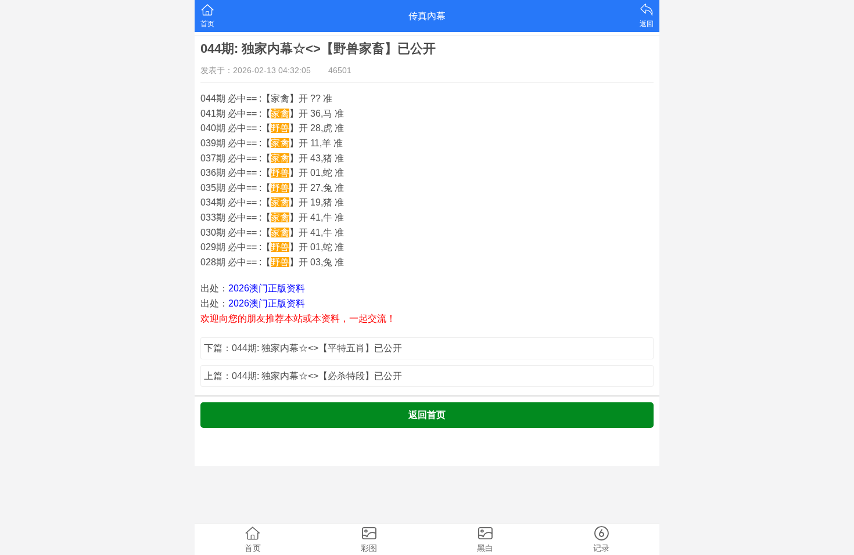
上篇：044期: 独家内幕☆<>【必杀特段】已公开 (303, 376)
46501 (339, 70)
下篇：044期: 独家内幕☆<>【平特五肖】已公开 (303, 348)
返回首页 (427, 415)
